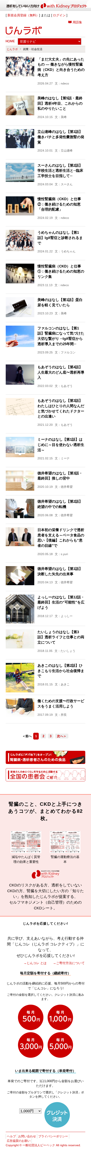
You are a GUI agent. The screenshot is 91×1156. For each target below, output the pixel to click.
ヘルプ (11, 1136)
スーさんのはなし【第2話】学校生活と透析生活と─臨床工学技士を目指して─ (60, 170)
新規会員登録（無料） (23, 15)
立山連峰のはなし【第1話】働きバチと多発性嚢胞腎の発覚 (60, 137)
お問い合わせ (27, 1136)
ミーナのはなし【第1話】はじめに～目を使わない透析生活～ (60, 444)
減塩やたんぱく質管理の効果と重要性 (16, 859)
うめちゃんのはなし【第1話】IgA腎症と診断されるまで (60, 238)
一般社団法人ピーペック (38, 1145)
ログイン (59, 15)
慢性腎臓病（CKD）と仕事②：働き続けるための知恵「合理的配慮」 (59, 204)
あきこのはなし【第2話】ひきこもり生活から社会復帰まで (60, 671)
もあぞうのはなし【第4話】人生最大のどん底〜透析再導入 (60, 372)
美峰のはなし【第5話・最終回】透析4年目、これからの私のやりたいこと (60, 103)
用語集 (77, 22)
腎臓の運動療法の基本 (55, 859)
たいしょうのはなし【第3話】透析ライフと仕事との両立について (60, 637)
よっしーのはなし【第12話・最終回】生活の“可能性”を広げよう (60, 602)
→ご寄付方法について (69, 963)
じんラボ (12, 49)
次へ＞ (61, 736)
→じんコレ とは (35, 963)
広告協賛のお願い (18, 1140)
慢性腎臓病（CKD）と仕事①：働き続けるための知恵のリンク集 (60, 271)
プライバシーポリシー (53, 1136)
